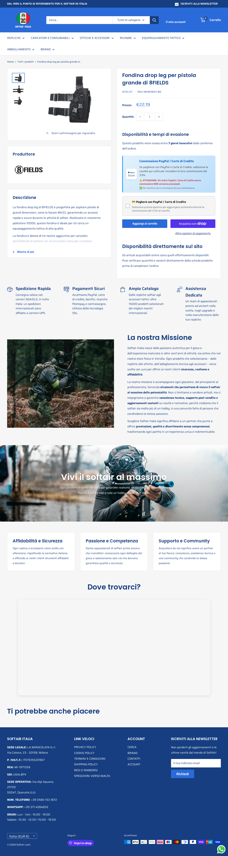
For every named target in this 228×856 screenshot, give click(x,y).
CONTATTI (134, 758)
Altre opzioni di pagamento (193, 233)
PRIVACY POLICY (85, 747)
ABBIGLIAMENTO (18, 49)
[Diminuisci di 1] (140, 117)
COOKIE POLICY (84, 753)
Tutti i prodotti (25, 62)
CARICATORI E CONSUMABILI (50, 38)
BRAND (46, 49)
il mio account (176, 22)
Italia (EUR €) (19, 836)
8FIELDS (127, 92)
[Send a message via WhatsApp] (221, 849)
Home (10, 62)
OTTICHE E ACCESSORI (95, 38)
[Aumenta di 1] (159, 117)
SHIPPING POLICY (86, 764)
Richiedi (182, 774)
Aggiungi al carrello (144, 223)
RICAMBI (126, 38)
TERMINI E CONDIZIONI (89, 758)
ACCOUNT (134, 764)
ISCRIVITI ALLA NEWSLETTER (199, 4)
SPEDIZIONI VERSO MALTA (92, 776)
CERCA (132, 747)
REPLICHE (14, 38)
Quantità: (128, 116)
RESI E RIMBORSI (86, 770)
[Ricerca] (154, 20)
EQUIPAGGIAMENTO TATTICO (161, 38)
